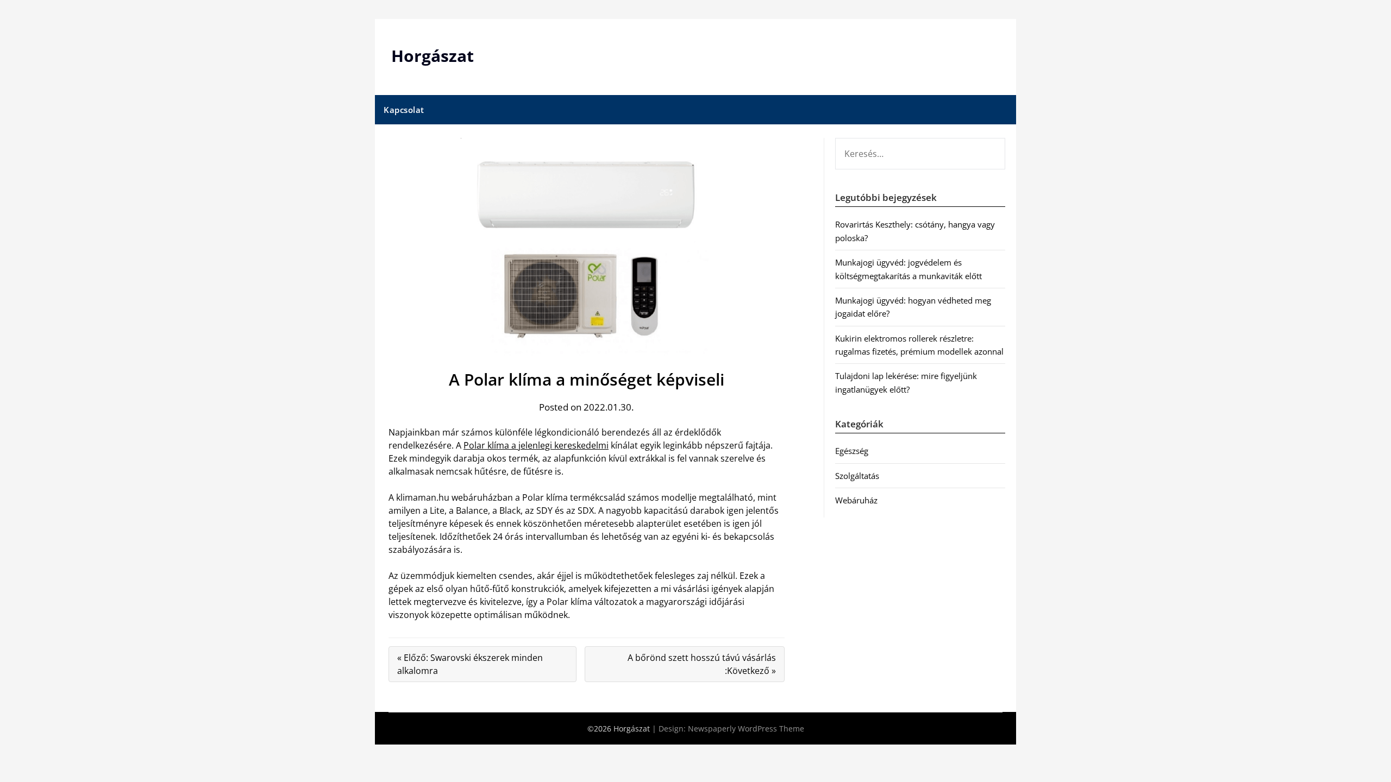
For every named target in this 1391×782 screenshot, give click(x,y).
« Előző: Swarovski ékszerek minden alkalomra (470, 664)
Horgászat (432, 56)
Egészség (851, 450)
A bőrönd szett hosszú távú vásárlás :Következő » (702, 664)
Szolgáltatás (857, 475)
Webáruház (856, 500)
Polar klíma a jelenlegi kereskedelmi (536, 445)
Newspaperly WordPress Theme (746, 728)
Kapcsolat (404, 109)
